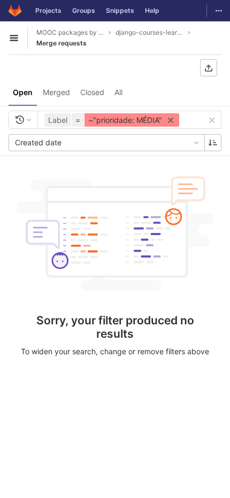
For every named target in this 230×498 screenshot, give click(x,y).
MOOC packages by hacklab (70, 32)
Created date (38, 142)
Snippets (120, 10)
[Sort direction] (212, 142)
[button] (113, 120)
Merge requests (61, 43)
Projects (48, 10)
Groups (83, 10)
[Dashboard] (15, 11)
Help (152, 10)
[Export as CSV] (208, 67)
